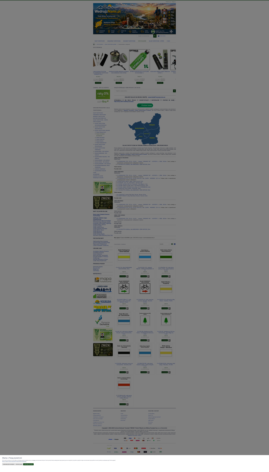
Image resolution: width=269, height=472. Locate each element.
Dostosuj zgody (19, 464)
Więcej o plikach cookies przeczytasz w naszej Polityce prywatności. (14, 461)
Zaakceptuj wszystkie (28, 464)
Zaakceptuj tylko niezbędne (8, 464)
